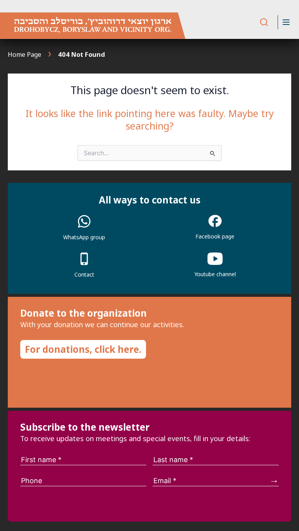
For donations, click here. (83, 349)
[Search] (264, 22)
